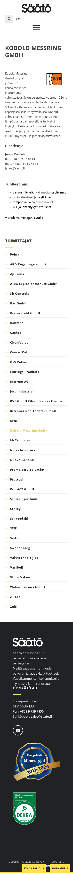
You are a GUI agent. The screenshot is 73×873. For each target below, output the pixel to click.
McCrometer (20, 440)
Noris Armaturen (24, 450)
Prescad (16, 479)
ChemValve (19, 342)
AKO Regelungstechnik (28, 264)
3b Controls (19, 293)
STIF (13, 528)
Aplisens (17, 274)
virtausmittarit (23, 192)
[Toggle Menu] (36, 27)
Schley (15, 509)
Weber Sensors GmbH (27, 587)
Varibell (16, 567)
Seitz (14, 538)
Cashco (15, 333)
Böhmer (16, 323)
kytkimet (45, 197)
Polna (14, 254)
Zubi (14, 606)
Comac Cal (18, 352)
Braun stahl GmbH (25, 313)
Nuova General (22, 460)
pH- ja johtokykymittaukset (32, 207)
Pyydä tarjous (34, 868)
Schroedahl (19, 518)
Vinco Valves (20, 577)
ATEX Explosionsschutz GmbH (33, 284)
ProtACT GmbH (22, 489)
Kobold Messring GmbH (29, 430)
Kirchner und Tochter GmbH (33, 411)
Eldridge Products (24, 372)
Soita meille (60, 868)
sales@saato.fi (41, 716)
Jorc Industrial (22, 391)
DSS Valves (18, 362)
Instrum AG (19, 381)
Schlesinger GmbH (25, 499)
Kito (13, 421)
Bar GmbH (18, 303)
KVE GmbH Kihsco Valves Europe (36, 401)
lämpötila (19, 202)
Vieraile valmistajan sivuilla (24, 218)
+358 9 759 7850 (32, 711)
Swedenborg (20, 548)
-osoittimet (58, 192)
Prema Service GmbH (27, 470)
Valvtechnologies (24, 558)
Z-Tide (15, 597)
